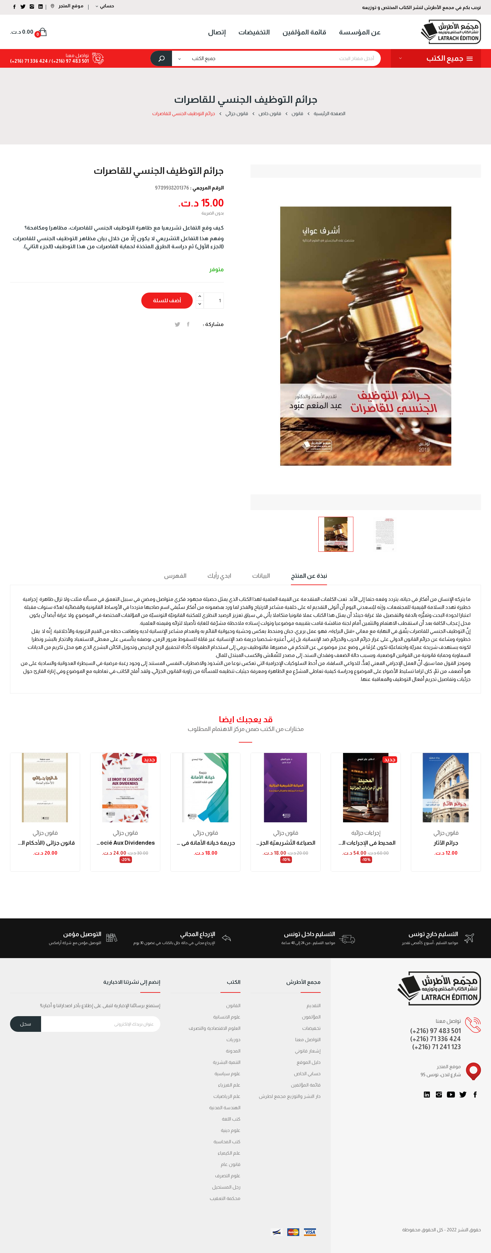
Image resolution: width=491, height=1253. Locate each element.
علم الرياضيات (226, 1096)
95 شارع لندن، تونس (441, 1074)
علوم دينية (230, 1130)
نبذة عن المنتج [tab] (309, 575)
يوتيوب (451, 1095)
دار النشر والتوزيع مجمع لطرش (290, 1096)
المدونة (233, 1051)
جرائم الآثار (446, 843)
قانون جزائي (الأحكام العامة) (45, 843)
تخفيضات (311, 1028)
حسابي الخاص (307, 1073)
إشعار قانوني (308, 1051)
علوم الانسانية (226, 1016)
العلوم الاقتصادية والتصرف (214, 1028)
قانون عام (230, 1164)
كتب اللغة (231, 1119)
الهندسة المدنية (224, 1107)
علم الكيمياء (229, 1153)
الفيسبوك (475, 1095)
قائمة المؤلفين (306, 1085)
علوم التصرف (227, 1175)
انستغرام (439, 1095)
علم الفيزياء (229, 1085)
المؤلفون (311, 1016)
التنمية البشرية (226, 1062)
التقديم (314, 1005)
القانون (233, 1005)
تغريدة (177, 324)
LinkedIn (427, 1095)
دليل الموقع (309, 1062)
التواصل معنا (308, 1039)
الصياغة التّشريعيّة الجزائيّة (285, 843)
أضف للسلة (167, 300)
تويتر (463, 1095)
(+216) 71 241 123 (436, 1047)
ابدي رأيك (219, 575)
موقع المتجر (70, 5)
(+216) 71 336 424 (435, 1038)
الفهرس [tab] (175, 575)
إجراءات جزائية (365, 833)
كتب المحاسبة (226, 1141)
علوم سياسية (227, 1073)
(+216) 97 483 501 (435, 1030)
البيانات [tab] (261, 575)
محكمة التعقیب (225, 1198)
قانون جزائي (45, 833)
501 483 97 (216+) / (68, 61)
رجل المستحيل (226, 1187)
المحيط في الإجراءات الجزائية (365, 843)
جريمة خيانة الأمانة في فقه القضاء (205, 843)
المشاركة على (188, 324)
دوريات (233, 1039)
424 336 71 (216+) (29, 61)
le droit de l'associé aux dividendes (125, 843)
